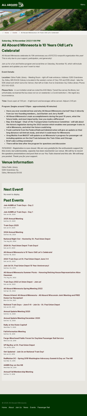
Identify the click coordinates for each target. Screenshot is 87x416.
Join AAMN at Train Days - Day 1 (18, 212)
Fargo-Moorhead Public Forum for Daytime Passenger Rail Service (34, 338)
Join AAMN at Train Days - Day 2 (18, 205)
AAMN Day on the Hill (13, 365)
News (25, 407)
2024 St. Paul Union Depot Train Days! (21, 245)
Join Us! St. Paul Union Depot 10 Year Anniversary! (26, 265)
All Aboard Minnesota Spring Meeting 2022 (23, 288)
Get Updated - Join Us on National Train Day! (24, 352)
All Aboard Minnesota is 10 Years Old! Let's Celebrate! (28, 252)
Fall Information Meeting (15, 331)
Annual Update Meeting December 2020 (22, 318)
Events (15, 33)
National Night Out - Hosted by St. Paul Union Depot (27, 239)
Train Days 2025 (11, 225)
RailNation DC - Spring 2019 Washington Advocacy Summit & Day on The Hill (38, 358)
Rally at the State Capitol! (15, 325)
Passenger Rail (43, 407)
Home (7, 33)
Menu (83, 4)
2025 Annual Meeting (13, 219)
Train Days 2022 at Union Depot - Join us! (22, 282)
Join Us (19, 407)
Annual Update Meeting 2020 (17, 311)
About (11, 407)
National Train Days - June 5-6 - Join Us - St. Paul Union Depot (32, 304)
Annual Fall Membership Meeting (18, 372)
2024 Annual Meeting (13, 232)
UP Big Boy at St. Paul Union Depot (19, 345)
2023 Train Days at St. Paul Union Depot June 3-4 (26, 259)
